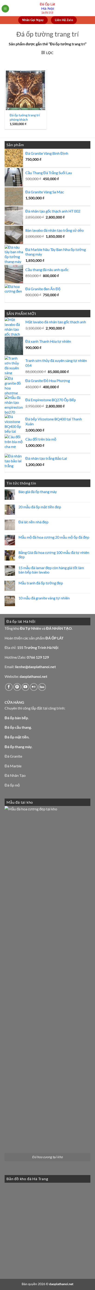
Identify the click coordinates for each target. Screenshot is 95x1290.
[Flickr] (34, 687)
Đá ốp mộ (12, 785)
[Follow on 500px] (42, 687)
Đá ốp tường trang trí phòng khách (25, 117)
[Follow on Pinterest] (17, 687)
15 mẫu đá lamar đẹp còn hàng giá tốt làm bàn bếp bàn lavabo (51, 569)
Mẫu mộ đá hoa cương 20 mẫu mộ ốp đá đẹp (53, 537)
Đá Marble (13, 766)
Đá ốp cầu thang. (18, 727)
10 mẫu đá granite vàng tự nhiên (44, 598)
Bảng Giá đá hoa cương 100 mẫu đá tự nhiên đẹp (53, 554)
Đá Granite (13, 756)
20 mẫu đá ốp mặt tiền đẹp (39, 507)
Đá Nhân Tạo (15, 775)
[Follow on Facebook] (9, 687)
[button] (5, 8)
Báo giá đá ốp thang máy (37, 491)
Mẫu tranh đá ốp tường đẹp (40, 583)
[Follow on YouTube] (25, 687)
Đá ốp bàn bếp (16, 718)
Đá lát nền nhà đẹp (33, 522)
